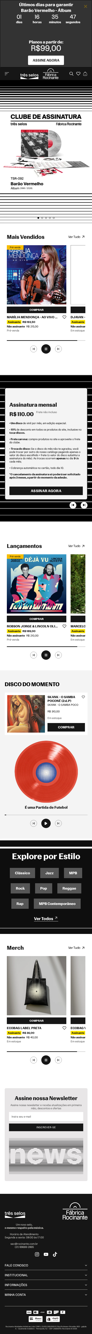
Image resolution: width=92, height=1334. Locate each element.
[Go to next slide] (84, 505)
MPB (73, 873)
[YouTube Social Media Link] (46, 1254)
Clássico (22, 873)
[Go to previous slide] (73, 505)
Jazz (49, 873)
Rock (20, 888)
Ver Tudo (74, 237)
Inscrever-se (46, 1127)
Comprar (36, 309)
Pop (43, 888)
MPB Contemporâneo (57, 904)
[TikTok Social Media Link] (55, 1254)
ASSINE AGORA (46, 60)
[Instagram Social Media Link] (37, 1254)
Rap (20, 904)
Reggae (69, 888)
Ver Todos (44, 918)
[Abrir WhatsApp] (81, 1323)
